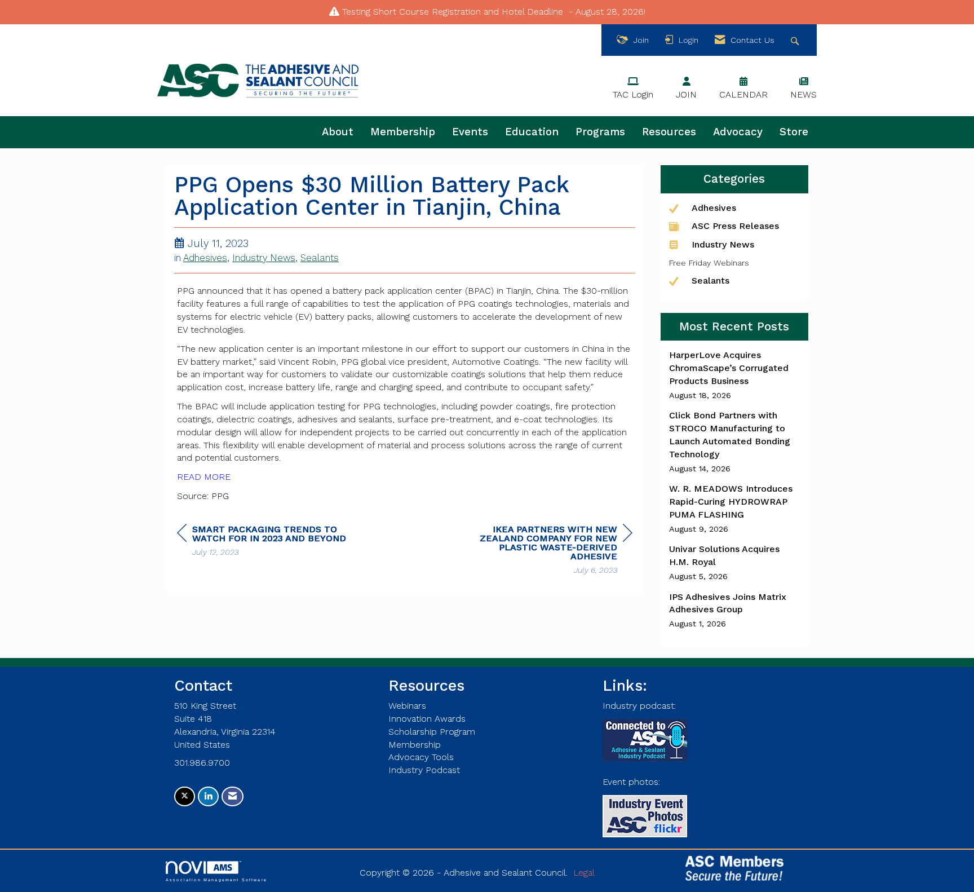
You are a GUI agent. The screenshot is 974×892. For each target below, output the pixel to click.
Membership (402, 132)
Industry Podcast (424, 770)
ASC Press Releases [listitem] (735, 225)
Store (794, 132)
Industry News (263, 258)
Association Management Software (216, 879)
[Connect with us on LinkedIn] (208, 796)
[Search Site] (796, 40)
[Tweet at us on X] (184, 796)
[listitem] (734, 375)
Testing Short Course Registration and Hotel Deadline (452, 11)
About (337, 132)
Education (532, 132)
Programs (600, 132)
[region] (547, 551)
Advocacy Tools (421, 757)
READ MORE (204, 476)
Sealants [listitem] (710, 280)
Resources (669, 132)
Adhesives (205, 258)
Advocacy (738, 132)
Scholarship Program (431, 731)
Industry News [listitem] (723, 244)
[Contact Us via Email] (233, 796)
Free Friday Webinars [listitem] (709, 262)
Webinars (407, 705)
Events (470, 132)
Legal (584, 872)
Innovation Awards (427, 718)
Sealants (319, 258)
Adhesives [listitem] (714, 207)
